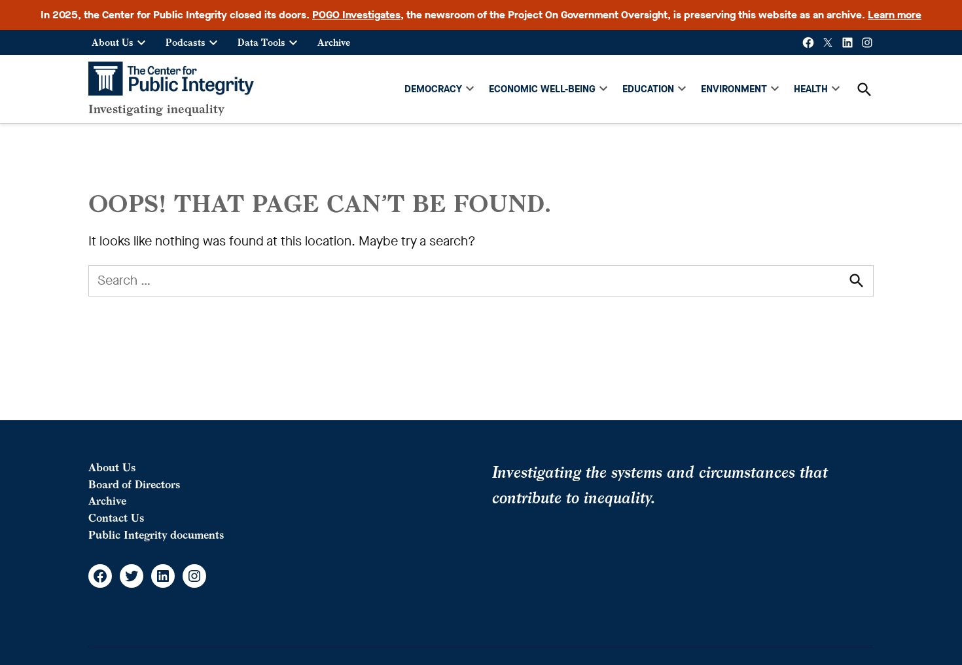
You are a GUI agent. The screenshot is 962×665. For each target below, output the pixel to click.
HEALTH (811, 89)
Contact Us (116, 517)
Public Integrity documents (156, 534)
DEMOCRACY (433, 89)
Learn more (894, 15)
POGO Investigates (356, 15)
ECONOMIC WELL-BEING (542, 89)
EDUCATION (648, 89)
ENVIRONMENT (734, 89)
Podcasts (185, 42)
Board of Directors (134, 484)
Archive (333, 42)
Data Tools (261, 42)
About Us (113, 42)
